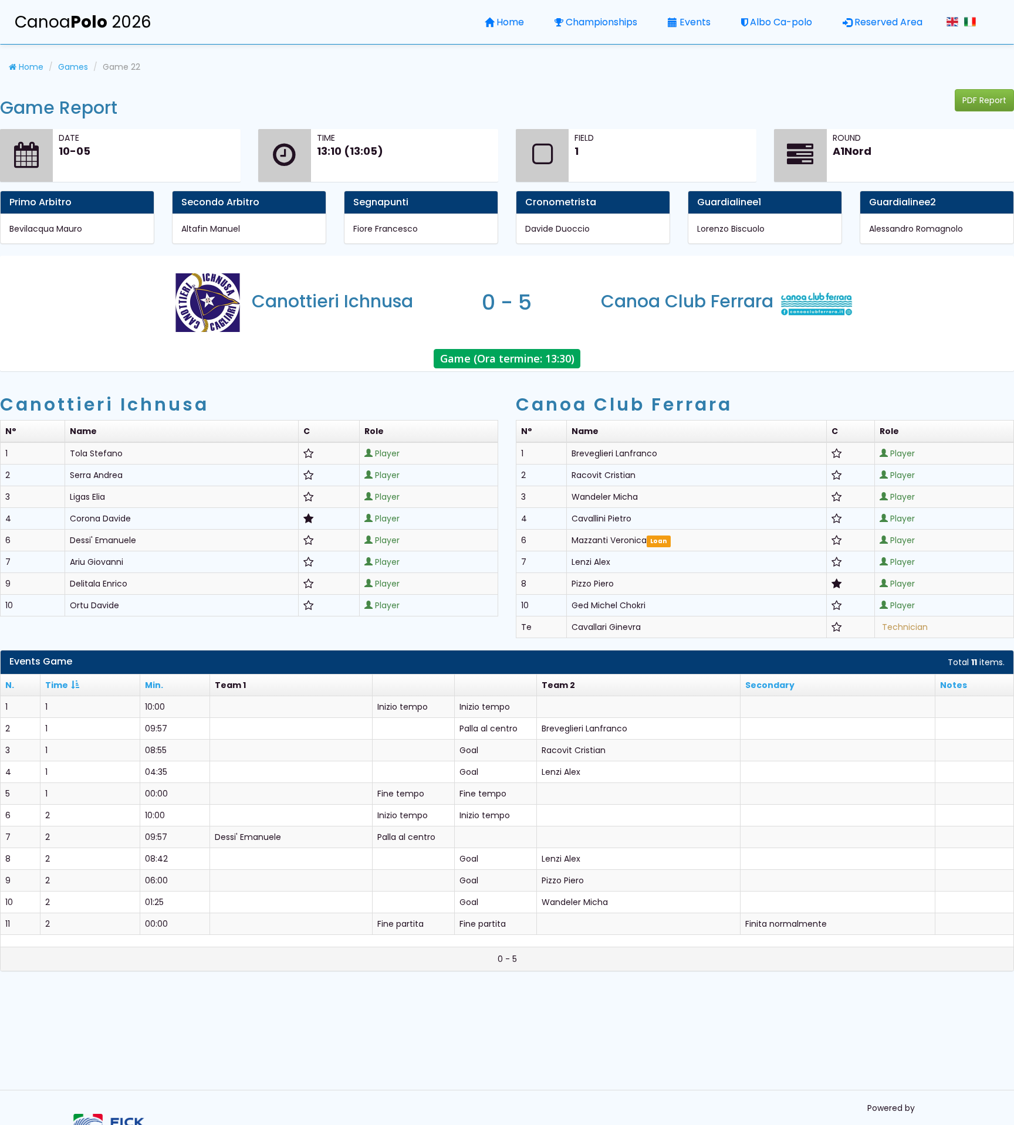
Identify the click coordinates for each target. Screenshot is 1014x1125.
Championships (601, 22)
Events (695, 22)
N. (9, 685)
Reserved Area (888, 22)
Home (510, 22)
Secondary (770, 685)
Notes (953, 685)
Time (56, 685)
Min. (154, 685)
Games (73, 67)
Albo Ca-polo (781, 22)
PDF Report (984, 100)
